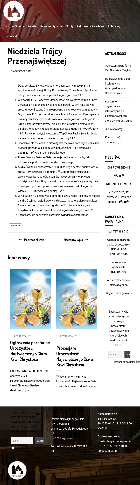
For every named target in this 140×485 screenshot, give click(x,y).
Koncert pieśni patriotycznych (113, 140)
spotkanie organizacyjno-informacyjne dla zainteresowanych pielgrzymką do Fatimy (118, 111)
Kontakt (12, 36)
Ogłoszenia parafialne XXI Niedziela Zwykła (118, 68)
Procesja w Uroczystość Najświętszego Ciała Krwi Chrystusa (74, 356)
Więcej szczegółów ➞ (119, 293)
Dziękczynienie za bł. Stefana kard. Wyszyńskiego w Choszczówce (117, 86)
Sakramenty (48, 27)
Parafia (32, 27)
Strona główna (14, 26)
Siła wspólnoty (114, 129)
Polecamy (114, 27)
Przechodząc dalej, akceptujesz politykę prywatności (46, 448)
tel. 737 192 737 (118, 231)
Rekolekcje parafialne (90, 26)
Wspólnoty (67, 26)
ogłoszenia (15, 225)
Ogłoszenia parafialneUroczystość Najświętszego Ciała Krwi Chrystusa (30, 351)
